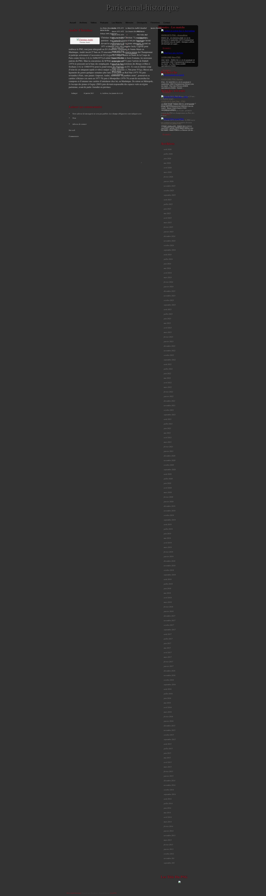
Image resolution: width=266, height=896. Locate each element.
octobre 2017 (169, 625)
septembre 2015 (170, 739)
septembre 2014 (170, 794)
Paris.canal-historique (142, 7)
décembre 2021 (169, 401)
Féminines (155, 22)
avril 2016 (168, 707)
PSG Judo (140, 41)
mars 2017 (168, 657)
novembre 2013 (169, 835)
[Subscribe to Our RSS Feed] (196, 18)
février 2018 (168, 606)
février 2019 (168, 552)
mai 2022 (167, 378)
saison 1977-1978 (118, 51)
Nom (72, 118)
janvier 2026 (168, 181)
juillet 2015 (168, 748)
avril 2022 (168, 382)
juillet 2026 (168, 154)
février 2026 (168, 176)
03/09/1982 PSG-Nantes (172, 79)
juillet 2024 (168, 259)
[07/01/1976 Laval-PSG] (172, 118)
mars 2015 (168, 767)
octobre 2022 (169, 355)
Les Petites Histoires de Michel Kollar (108, 29)
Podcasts (104, 22)
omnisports (142, 22)
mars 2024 (168, 277)
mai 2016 (167, 703)
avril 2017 (168, 652)
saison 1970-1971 (118, 28)
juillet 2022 (168, 369)
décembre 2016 (169, 671)
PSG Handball (142, 28)
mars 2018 (168, 602)
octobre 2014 (169, 789)
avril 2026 (168, 167)
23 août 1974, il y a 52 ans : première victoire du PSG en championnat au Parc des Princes (177, 113)
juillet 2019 (168, 529)
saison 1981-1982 (118, 64)
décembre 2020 (169, 456)
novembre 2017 (169, 620)
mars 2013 (168, 840)
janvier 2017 (168, 666)
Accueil (73, 22)
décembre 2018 (169, 561)
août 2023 (168, 309)
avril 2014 (168, 817)
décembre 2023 (169, 291)
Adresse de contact (78, 124)
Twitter (141, 98)
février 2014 (168, 826)
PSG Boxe (140, 45)
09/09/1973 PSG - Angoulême (174, 35)
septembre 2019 (170, 520)
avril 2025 (168, 218)
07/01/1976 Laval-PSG (171, 123)
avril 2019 (168, 542)
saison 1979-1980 (118, 58)
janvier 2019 (168, 556)
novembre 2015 (169, 730)
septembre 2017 (170, 629)
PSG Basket (141, 31)
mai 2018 (167, 593)
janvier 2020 (168, 501)
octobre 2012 (169, 853)
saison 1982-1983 (118, 68)
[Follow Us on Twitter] (192, 18)
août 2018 (168, 579)
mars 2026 (168, 172)
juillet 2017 (168, 638)
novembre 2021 (169, 405)
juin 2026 (167, 158)
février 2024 (168, 282)
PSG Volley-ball (142, 35)
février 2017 (168, 661)
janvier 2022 (168, 396)
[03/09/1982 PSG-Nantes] (172, 74)
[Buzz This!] (150, 98)
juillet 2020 (168, 478)
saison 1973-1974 (118, 38)
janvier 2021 (168, 451)
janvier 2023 (168, 341)
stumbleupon (144, 98)
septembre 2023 (170, 305)
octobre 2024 (169, 245)
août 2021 (168, 419)
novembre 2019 (169, 510)
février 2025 (168, 227)
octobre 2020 (169, 465)
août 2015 (168, 744)
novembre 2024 (169, 241)
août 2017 (168, 634)
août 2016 (168, 689)
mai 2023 (167, 323)
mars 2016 (168, 712)
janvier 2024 (168, 286)
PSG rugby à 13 (142, 38)
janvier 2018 (168, 611)
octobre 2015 (169, 735)
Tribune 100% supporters (108, 33)
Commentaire (74, 136)
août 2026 (168, 149)
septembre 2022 (170, 359)
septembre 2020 (170, 469)
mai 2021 (167, 433)
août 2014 (168, 799)
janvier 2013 (168, 849)
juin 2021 (167, 428)
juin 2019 (167, 533)
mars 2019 (168, 547)
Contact (166, 22)
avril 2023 (168, 327)
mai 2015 (167, 757)
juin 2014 (167, 808)
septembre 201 (169, 863)
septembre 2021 (170, 414)
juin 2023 (167, 318)
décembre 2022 (169, 346)
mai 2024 (167, 268)
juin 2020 (167, 483)
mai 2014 (167, 812)
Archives (83, 22)
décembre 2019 (169, 506)
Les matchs (117, 22)
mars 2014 (168, 821)
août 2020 (168, 474)
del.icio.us (147, 98)
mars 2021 (168, 442)
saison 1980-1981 (118, 61)
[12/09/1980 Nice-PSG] (172, 52)
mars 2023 (168, 332)
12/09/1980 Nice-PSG (170, 57)
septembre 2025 (170, 195)
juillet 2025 (168, 204)
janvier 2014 (168, 831)
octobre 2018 (169, 570)
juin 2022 (167, 373)
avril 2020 (168, 488)
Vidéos (94, 22)
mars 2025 (168, 222)
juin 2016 (167, 698)
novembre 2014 (169, 785)
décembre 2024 (169, 236)
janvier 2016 (168, 721)
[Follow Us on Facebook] (188, 18)
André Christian (80, 30)
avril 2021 (168, 437)
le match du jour (132, 28)
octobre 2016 (169, 680)
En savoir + (167, 48)
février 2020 (168, 497)
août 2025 (168, 199)
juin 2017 (167, 643)
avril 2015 (168, 762)
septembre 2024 (170, 250)
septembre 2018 (170, 574)
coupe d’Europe (117, 74)
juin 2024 (167, 263)
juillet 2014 (168, 803)
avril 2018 (168, 597)
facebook (138, 98)
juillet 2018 (168, 584)
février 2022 (168, 391)
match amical (116, 71)
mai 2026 (167, 163)
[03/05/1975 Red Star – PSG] (174, 96)
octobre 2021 (169, 410)
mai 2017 (167, 648)
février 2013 (168, 844)
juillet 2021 (168, 423)
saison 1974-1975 (118, 41)
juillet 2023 (168, 314)
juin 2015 (167, 753)
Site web (72, 130)
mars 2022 (168, 387)
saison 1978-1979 (118, 55)
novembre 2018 (169, 565)
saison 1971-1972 (118, 31)
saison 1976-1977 (118, 48)
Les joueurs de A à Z (133, 31)
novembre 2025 (169, 186)
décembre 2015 (169, 725)
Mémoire (129, 22)
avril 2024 (168, 273)
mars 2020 (168, 492)
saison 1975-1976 (118, 45)
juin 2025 (167, 209)
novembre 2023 (169, 295)
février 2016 (168, 716)
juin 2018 (167, 588)
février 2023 (168, 337)
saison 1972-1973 (118, 35)
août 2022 (168, 364)
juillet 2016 (168, 693)
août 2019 (168, 524)
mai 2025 (167, 213)
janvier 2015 (168, 776)
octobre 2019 (169, 515)
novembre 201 (169, 858)
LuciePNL (113, 893)
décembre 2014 (169, 780)
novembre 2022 (169, 350)
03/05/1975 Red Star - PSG (173, 101)
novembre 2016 (169, 675)
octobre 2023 (169, 300)
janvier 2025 (168, 231)
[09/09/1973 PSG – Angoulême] (178, 30)
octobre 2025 (169, 190)
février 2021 (168, 446)
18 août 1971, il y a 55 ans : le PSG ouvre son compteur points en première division (178, 121)
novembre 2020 (169, 460)
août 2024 (168, 254)
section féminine (156, 28)
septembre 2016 (170, 684)
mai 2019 (167, 538)
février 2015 (168, 771)
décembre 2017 (169, 616)
